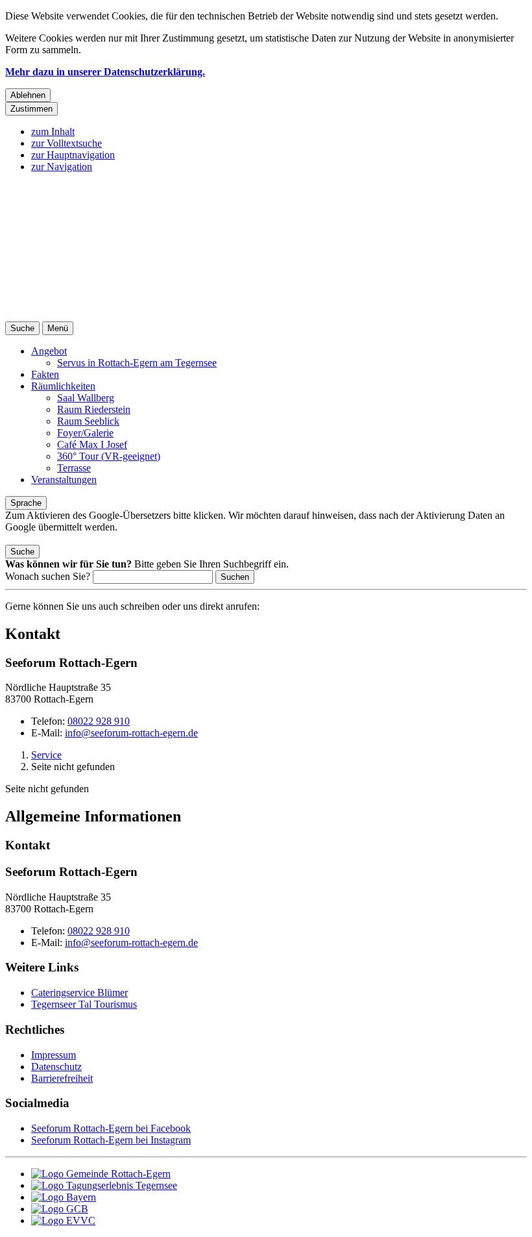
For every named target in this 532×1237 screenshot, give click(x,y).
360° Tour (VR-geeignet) (108, 456)
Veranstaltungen (64, 479)
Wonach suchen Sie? (47, 576)
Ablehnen (27, 95)
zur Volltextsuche (66, 143)
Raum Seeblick (88, 421)
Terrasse (74, 467)
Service (46, 754)
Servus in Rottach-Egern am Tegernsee (137, 362)
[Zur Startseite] (266, 315)
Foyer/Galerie (85, 432)
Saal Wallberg (85, 397)
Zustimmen (31, 109)
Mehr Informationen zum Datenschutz (83, 538)
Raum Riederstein (93, 409)
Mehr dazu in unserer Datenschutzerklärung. (105, 71)
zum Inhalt (53, 131)
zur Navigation (61, 166)
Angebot (49, 350)
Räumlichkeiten (63, 386)
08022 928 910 (98, 721)
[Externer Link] (279, 1174)
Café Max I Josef (92, 444)
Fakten (45, 374)
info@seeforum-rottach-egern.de (131, 732)
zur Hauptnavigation (73, 154)
